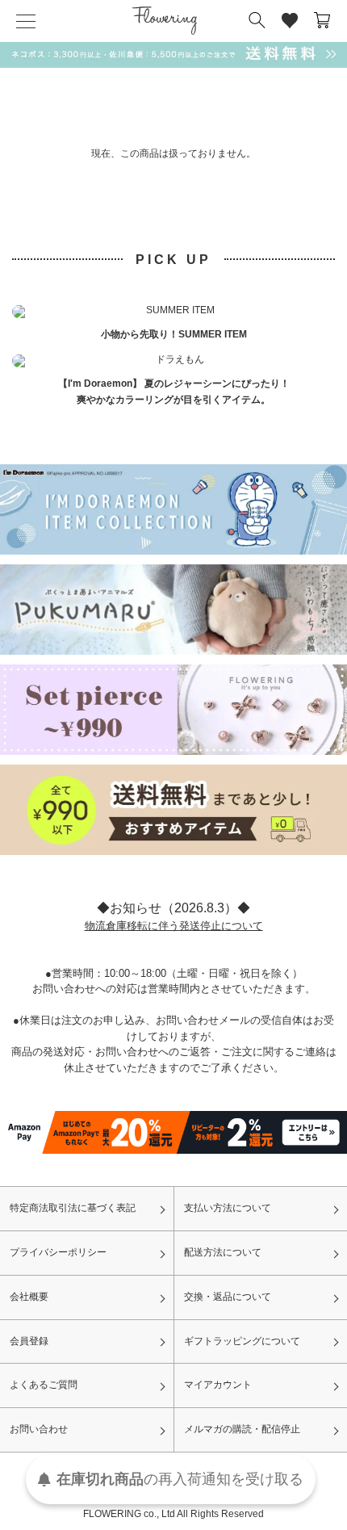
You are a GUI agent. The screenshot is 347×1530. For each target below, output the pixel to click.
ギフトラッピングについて (242, 1341)
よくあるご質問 (43, 1384)
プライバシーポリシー (58, 1252)
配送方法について (222, 1252)
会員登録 (29, 1341)
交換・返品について (227, 1296)
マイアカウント (218, 1384)
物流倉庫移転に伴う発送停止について (174, 926)
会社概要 (29, 1296)
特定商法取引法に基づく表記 (73, 1208)
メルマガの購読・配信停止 (242, 1429)
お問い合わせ (39, 1429)
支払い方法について (227, 1208)
